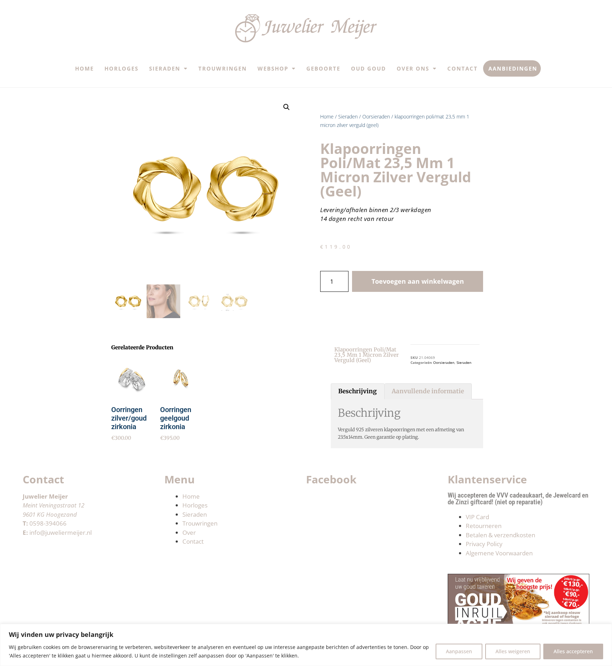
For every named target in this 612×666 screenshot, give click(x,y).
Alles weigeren (512, 651)
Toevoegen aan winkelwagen (418, 281)
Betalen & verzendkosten (500, 535)
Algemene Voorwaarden (499, 553)
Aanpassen (459, 651)
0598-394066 (48, 523)
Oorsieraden (376, 116)
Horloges (121, 68)
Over (189, 532)
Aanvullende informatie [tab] (428, 391)
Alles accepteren (573, 651)
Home (84, 68)
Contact (462, 68)
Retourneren (484, 526)
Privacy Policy (484, 544)
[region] (306, 645)
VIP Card (477, 517)
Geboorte (323, 68)
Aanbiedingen (512, 68)
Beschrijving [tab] (357, 391)
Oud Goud (368, 68)
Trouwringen (222, 68)
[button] (286, 107)
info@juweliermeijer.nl (60, 532)
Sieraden (164, 68)
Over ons (413, 68)
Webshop (272, 68)
